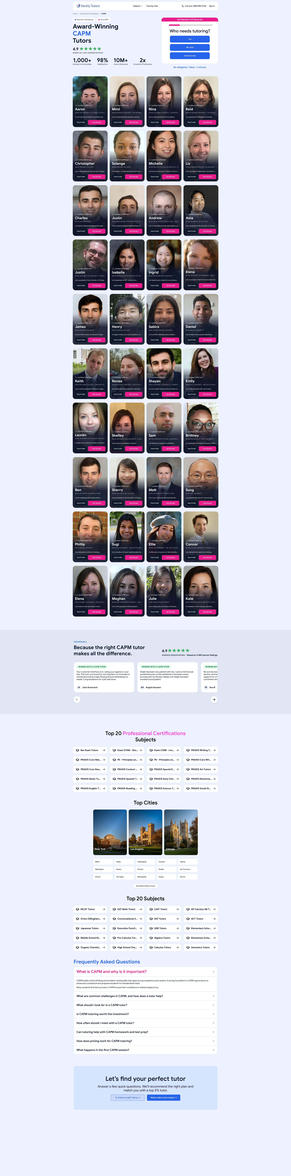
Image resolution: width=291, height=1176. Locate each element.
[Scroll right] (214, 699)
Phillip (80, 544)
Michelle (156, 163)
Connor (192, 544)
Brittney (192, 435)
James (80, 326)
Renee (117, 381)
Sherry (117, 490)
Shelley (118, 435)
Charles (81, 218)
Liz (188, 163)
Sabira (154, 326)
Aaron (80, 109)
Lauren (80, 435)
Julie (153, 598)
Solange (118, 163)
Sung (190, 490)
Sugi (115, 544)
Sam (152, 435)
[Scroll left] (77, 699)
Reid (189, 109)
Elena (190, 272)
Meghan (118, 598)
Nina (152, 109)
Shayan (155, 381)
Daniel (191, 326)
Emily (190, 381)
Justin (117, 218)
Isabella (118, 272)
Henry (117, 326)
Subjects (136, 6)
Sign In (212, 6)
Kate (189, 598)
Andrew (155, 218)
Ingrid (154, 272)
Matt (152, 490)
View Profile (81, 122)
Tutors (75, 14)
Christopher (85, 163)
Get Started (96, 122)
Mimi (116, 109)
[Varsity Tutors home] (88, 6)
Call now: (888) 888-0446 (195, 6)
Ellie (152, 544)
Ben (78, 490)
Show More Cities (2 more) (145, 886)
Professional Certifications (89, 14)
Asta (189, 218)
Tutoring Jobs (152, 6)
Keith (79, 381)
